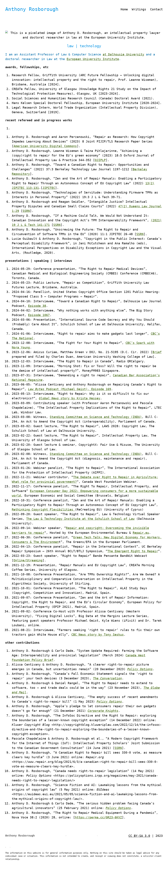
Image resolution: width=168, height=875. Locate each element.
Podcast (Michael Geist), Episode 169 (69, 389)
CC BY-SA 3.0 (139, 835)
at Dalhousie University (123, 54)
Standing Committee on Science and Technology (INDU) (96, 417)
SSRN (26, 211)
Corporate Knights (103, 710)
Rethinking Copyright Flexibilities (43, 509)
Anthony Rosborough (31, 9)
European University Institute (93, 59)
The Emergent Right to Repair (132, 551)
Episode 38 (37, 306)
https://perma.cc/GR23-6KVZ (98, 817)
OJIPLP (100, 160)
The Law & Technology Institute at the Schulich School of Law (80, 518)
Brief (157, 352)
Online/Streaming (28, 560)
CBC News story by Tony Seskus (97, 634)
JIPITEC (48, 188)
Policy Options (140, 669)
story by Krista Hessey (69, 398)
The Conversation (107, 678)
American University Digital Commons (45, 146)
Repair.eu (141, 532)
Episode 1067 (39, 315)
